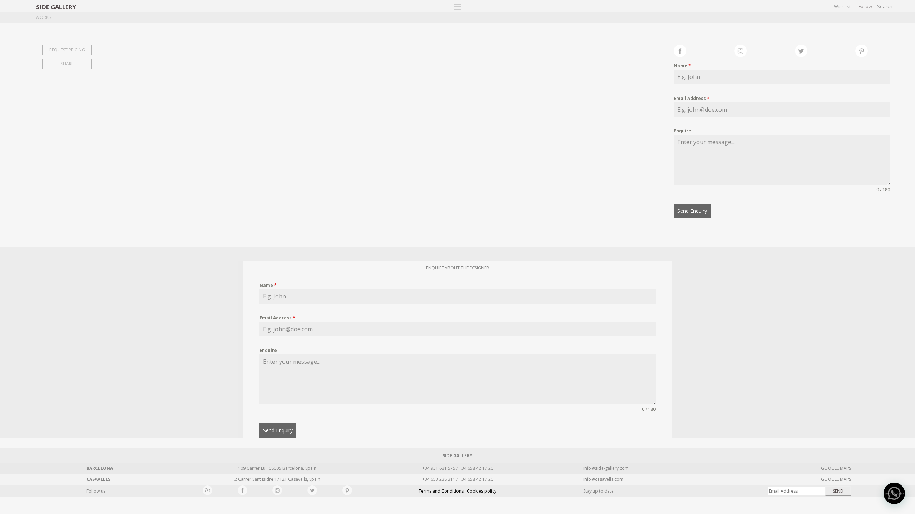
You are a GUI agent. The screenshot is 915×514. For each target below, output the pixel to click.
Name (682, 66)
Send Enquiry (692, 210)
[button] (894, 493)
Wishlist (842, 6)
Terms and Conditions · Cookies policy (457, 491)
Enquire (682, 131)
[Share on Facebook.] (704, 50)
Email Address (691, 98)
